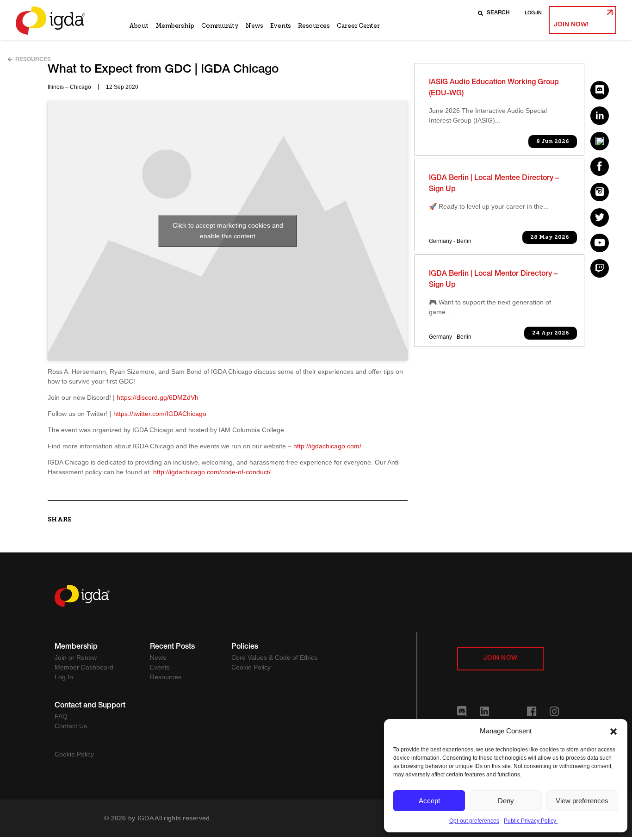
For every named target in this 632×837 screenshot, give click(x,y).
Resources (314, 25)
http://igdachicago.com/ (327, 446)
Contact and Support (90, 706)
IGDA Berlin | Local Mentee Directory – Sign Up (494, 184)
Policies (244, 647)
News (254, 25)
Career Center (358, 25)
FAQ (61, 716)
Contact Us (71, 726)
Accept (429, 801)
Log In (64, 677)
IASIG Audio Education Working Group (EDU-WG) (494, 88)
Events (280, 25)
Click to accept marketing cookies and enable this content (228, 231)
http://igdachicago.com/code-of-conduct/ (212, 472)
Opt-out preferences (474, 821)
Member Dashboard (84, 667)
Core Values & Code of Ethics (274, 657)
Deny (506, 801)
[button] (613, 731)
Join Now (500, 658)
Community (220, 25)
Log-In (533, 13)
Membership (174, 25)
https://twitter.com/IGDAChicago (159, 413)
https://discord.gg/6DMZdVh (157, 397)
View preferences (582, 801)
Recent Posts (172, 647)
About (139, 25)
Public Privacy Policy (531, 821)
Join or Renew (76, 657)
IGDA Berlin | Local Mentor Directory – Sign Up (493, 280)
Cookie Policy (251, 667)
